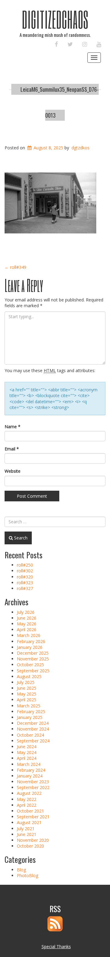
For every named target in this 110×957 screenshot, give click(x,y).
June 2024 (26, 746)
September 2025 (33, 671)
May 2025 (26, 694)
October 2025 (30, 664)
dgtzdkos (81, 148)
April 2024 (26, 758)
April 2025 (26, 700)
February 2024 (31, 770)
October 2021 (30, 811)
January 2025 (29, 717)
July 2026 (26, 612)
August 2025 (29, 676)
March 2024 (28, 764)
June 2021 (26, 834)
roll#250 (25, 565)
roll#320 (25, 577)
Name (12, 426)
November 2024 (33, 729)
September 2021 (33, 817)
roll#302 (25, 571)
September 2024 (33, 741)
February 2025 (31, 711)
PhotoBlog (27, 875)
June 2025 (26, 688)
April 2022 (26, 805)
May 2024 (26, 752)
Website (12, 471)
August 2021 (29, 822)
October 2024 (30, 735)
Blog (21, 870)
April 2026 (26, 629)
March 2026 (28, 635)
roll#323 (25, 582)
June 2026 (26, 618)
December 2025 (33, 653)
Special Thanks (56, 946)
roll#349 (15, 267)
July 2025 (26, 682)
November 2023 (33, 781)
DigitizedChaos (55, 19)
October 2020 (30, 846)
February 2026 (31, 641)
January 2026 (29, 647)
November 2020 (33, 840)
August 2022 (29, 793)
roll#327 (25, 588)
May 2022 (26, 799)
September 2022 (33, 787)
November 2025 (33, 659)
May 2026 (26, 624)
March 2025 (28, 706)
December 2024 (33, 723)
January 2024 (29, 776)
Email (12, 449)
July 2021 (26, 828)
